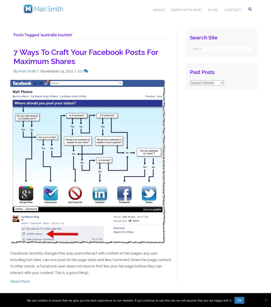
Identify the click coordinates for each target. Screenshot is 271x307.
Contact (233, 10)
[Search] (250, 9)
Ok (239, 300)
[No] (266, 300)
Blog (213, 10)
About (159, 10)
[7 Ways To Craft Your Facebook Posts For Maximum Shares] (88, 162)
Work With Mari (186, 10)
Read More (20, 281)
